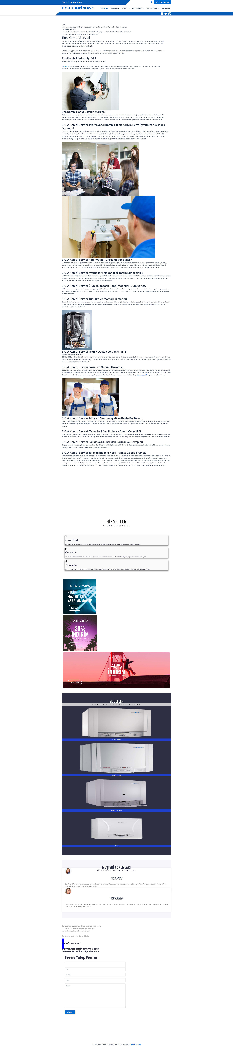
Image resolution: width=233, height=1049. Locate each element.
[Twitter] (165, 13)
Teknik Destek (152, 8)
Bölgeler (125, 8)
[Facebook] (161, 13)
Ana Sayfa (104, 8)
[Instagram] (169, 13)
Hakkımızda (114, 8)
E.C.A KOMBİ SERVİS (78, 8)
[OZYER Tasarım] (135, 1044)
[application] (128, 8)
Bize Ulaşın (166, 8)
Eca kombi (65, 66)
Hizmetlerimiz (137, 8)
